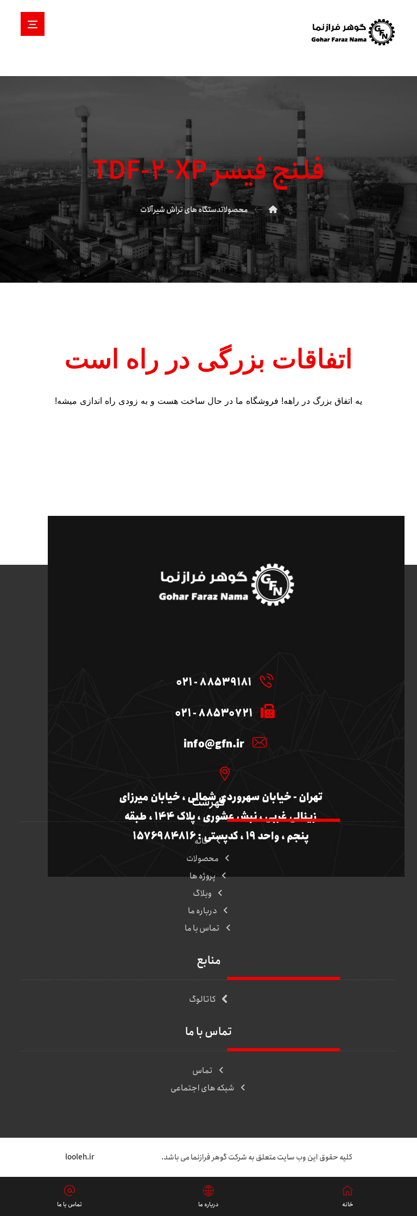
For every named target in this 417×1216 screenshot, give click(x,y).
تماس (202, 1070)
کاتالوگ (202, 999)
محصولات (202, 858)
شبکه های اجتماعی (202, 1088)
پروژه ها (202, 876)
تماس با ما (202, 928)
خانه (202, 841)
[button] (33, 24)
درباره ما (202, 911)
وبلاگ (202, 893)
